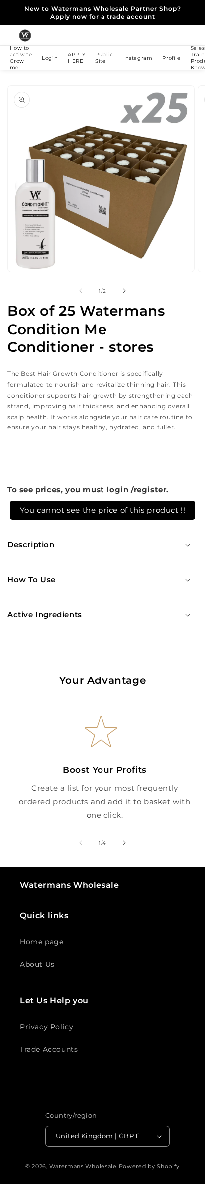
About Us (37, 964)
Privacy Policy (46, 1026)
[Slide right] (124, 291)
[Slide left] (81, 291)
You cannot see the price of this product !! (103, 510)
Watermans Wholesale (82, 1166)
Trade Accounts (49, 1049)
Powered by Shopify (149, 1166)
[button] (102, 544)
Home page (41, 941)
